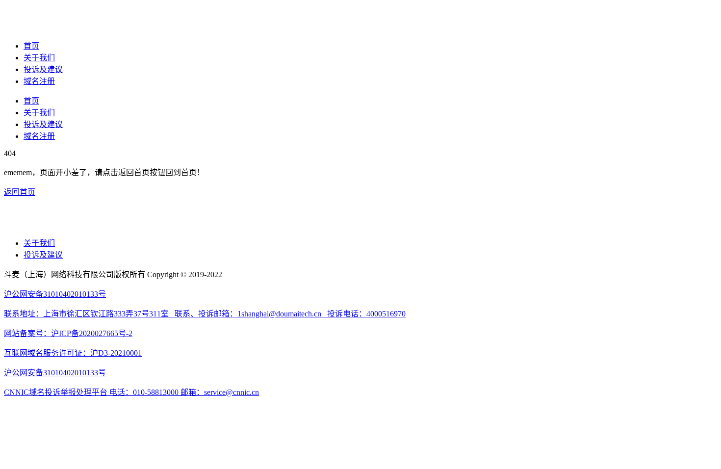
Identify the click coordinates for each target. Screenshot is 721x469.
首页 (31, 46)
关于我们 (39, 57)
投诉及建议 (43, 69)
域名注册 (39, 81)
